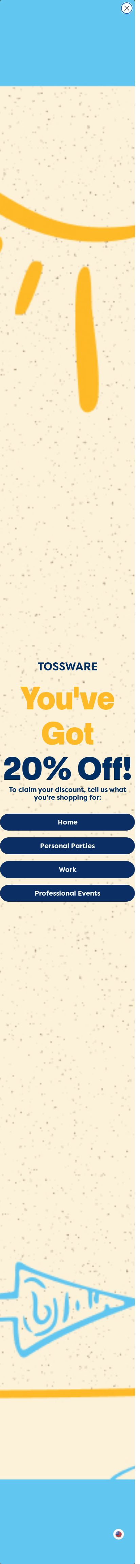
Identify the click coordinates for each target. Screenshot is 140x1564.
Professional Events (67, 893)
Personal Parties (67, 845)
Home (67, 822)
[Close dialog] (126, 8)
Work (67, 869)
